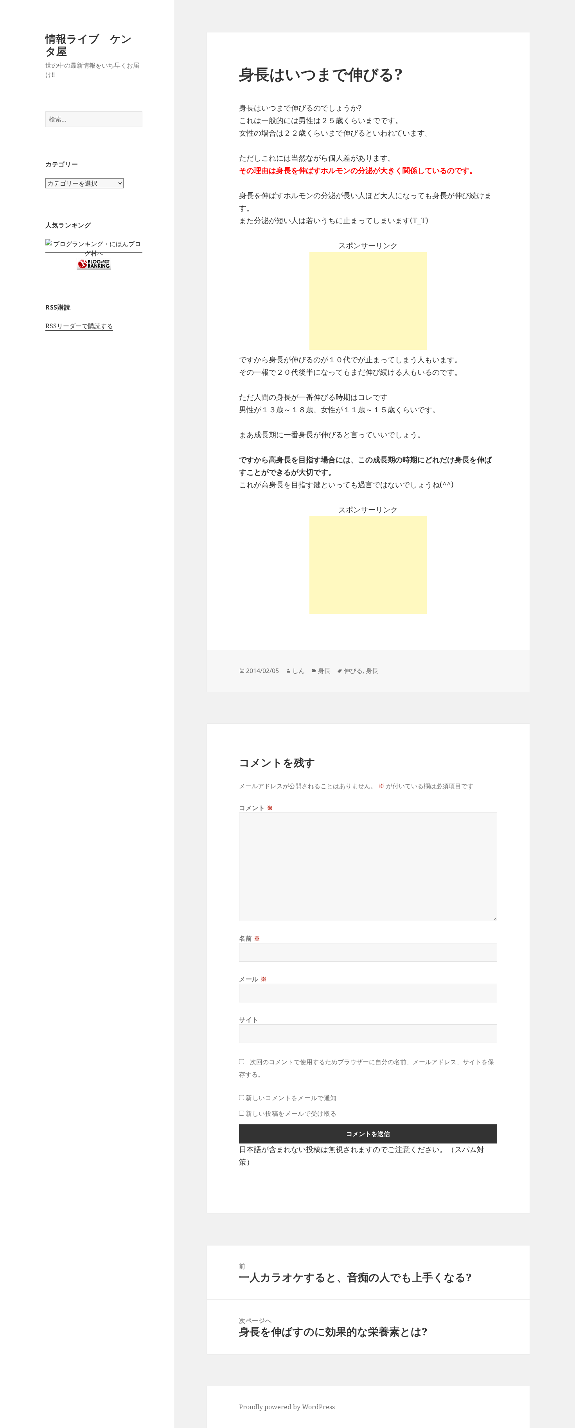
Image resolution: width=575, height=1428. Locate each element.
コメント (256, 807)
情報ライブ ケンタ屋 (88, 44)
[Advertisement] (368, 301)
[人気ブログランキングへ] (94, 263)
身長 (324, 670)
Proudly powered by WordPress (287, 1407)
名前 (250, 938)
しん (298, 670)
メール (253, 979)
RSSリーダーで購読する (79, 326)
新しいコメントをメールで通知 (291, 1097)
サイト (249, 1019)
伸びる (353, 670)
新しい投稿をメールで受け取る (291, 1113)
